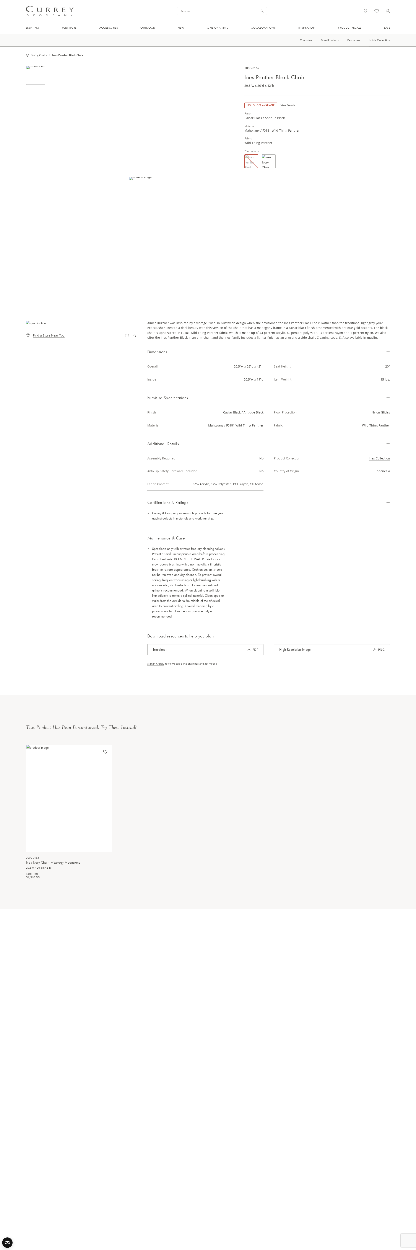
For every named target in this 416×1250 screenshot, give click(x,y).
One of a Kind (217, 27)
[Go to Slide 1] (35, 75)
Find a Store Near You (49, 335)
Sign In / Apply (155, 663)
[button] (140, 178)
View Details (288, 105)
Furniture (69, 27)
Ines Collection (379, 458)
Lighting (32, 27)
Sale (387, 27)
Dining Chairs (39, 55)
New (180, 27)
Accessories (108, 27)
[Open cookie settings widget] (7, 1242)
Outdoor (147, 27)
